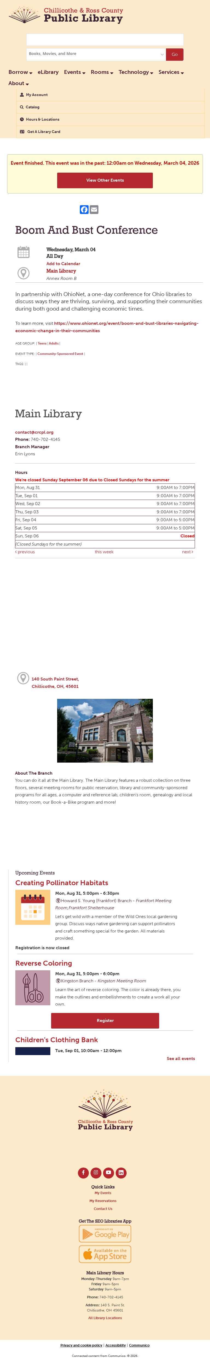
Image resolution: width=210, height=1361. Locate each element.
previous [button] (26, 551)
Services (170, 72)
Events (73, 72)
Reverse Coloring (43, 963)
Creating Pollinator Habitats (61, 882)
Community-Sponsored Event (60, 354)
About (17, 83)
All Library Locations (105, 1318)
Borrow (18, 72)
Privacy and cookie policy (81, 1345)
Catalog (32, 107)
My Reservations (102, 1201)
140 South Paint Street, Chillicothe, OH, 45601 (55, 682)
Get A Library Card (43, 131)
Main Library (61, 271)
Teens (42, 343)
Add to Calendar (63, 263)
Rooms (100, 72)
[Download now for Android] (105, 1233)
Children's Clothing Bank (56, 1039)
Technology (134, 72)
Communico (139, 1345)
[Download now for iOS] (105, 1254)
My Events (103, 1193)
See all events (181, 1058)
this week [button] (104, 551)
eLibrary (48, 72)
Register (105, 1020)
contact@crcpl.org (34, 432)
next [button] (187, 551)
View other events (105, 180)
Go (175, 54)
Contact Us (103, 1209)
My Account (37, 94)
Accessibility (116, 1345)
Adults (54, 343)
